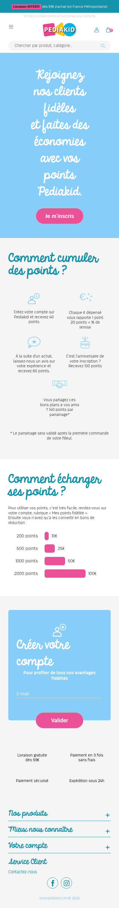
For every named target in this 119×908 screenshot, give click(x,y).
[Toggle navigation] (11, 26)
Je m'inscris (59, 216)
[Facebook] (52, 883)
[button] (96, 30)
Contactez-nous (22, 871)
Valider (59, 720)
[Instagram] (66, 883)
